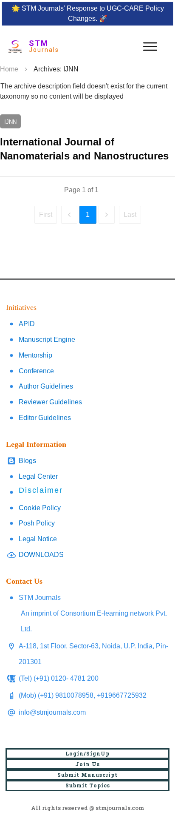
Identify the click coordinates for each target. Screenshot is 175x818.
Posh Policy (37, 523)
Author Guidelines (46, 386)
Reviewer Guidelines (50, 402)
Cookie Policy (40, 507)
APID (27, 323)
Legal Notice (38, 538)
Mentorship (35, 355)
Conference (36, 371)
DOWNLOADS (41, 554)
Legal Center (38, 476)
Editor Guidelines (45, 417)
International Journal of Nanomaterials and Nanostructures (87, 139)
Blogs (27, 460)
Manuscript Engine (47, 339)
